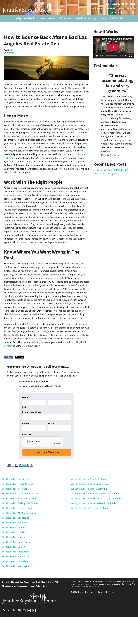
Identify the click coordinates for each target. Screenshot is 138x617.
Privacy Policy (34, 586)
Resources (22, 586)
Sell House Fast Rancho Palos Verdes (20, 498)
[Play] (97, 55)
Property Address (31, 412)
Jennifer (10, 52)
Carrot (111, 592)
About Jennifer (127, 8)
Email (51, 423)
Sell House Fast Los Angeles (16, 479)
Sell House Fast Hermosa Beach (18, 508)
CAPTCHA (27, 434)
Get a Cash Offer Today (104, 8)
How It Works (47, 18)
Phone (25, 423)
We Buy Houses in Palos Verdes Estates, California (96, 493)
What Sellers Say (86, 18)
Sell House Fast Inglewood (15, 551)
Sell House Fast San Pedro (15, 522)
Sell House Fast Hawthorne (15, 537)
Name (25, 397)
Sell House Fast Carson (13, 547)
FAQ (103, 18)
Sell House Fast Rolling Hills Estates (20, 503)
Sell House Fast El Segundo (15, 518)
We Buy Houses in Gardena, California (89, 484)
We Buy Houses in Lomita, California (89, 489)
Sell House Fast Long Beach (16, 542)
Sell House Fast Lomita (13, 527)
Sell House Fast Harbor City (15, 556)
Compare (65, 18)
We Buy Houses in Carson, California (89, 479)
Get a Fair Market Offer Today (15, 582)
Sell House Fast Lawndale (15, 561)
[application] (113, 47)
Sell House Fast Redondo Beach (18, 484)
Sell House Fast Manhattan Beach (19, 513)
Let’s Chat (116, 18)
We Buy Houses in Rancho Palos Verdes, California (96, 498)
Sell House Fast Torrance (14, 489)
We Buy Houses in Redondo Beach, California (93, 503)
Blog (45, 586)
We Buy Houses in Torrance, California (90, 508)
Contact (8, 346)
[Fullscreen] (130, 55)
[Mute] (126, 55)
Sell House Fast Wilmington (16, 566)
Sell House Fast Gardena (14, 532)
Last (49, 407)
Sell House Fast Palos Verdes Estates (20, 493)
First (24, 407)
